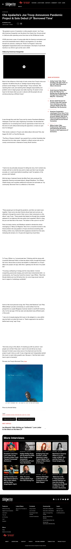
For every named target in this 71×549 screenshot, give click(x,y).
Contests (47, 2)
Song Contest (32, 508)
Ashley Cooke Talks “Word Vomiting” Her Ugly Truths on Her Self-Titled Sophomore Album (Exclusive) (58, 83)
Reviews (4, 521)
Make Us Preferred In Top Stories (25, 419)
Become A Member (40, 541)
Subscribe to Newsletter (48, 510)
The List (4, 514)
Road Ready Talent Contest (33, 513)
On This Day (5, 517)
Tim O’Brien (27, 414)
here (25, 361)
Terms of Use (51, 541)
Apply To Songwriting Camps (48, 513)
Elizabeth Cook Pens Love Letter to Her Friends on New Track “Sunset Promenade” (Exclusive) (11, 457)
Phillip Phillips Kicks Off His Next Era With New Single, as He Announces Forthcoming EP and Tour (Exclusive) (27, 458)
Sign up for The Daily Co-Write (21, 509)
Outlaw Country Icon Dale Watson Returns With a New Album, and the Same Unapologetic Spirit (11, 480)
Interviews (17, 414)
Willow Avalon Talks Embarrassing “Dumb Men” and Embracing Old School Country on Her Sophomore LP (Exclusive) (59, 128)
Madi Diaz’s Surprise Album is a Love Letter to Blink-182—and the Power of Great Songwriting (59, 457)
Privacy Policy (62, 541)
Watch (20, 6)
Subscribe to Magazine (48, 508)
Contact (23, 541)
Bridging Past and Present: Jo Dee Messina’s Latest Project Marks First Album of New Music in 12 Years (43, 458)
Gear (3, 519)
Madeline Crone (7, 22)
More (4, 527)
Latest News (40, 2)
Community (54, 2)
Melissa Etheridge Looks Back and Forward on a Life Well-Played (42, 479)
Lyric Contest (32, 510)
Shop (59, 2)
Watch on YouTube (6, 531)
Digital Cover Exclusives (7, 510)
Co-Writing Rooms (61, 512)
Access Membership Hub (48, 520)
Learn (63, 2)
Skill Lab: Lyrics (60, 510)
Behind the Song (6, 508)
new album (22, 414)
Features (34, 2)
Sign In (30, 541)
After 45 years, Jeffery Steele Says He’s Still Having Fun (27, 478)
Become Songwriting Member (47, 517)
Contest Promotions (34, 516)
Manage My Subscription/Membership (49, 523)
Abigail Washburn (6, 414)
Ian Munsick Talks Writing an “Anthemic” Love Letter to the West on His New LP (21, 428)
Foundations (59, 508)
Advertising (15, 541)
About (7, 541)
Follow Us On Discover (9, 419)
